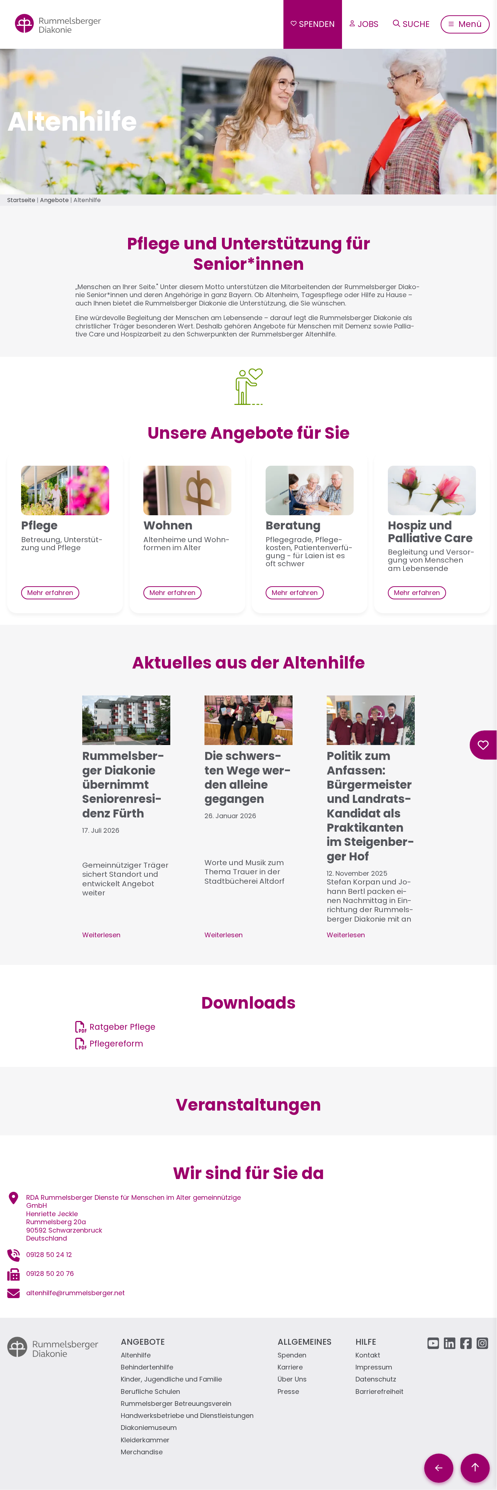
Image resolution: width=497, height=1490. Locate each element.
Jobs (368, 24)
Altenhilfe (136, 1355)
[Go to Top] (475, 1468)
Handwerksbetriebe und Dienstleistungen (187, 1416)
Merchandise (142, 1452)
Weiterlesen (101, 934)
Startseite (21, 200)
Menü (469, 24)
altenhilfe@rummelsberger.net (75, 1292)
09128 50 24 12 (49, 1254)
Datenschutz (375, 1379)
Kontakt (367, 1355)
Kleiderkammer (145, 1440)
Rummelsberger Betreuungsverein (176, 1404)
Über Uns (292, 1379)
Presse (288, 1392)
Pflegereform (116, 1043)
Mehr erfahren (50, 592)
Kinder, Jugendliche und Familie (171, 1379)
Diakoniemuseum (149, 1428)
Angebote (54, 200)
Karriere (290, 1367)
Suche (416, 24)
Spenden (317, 24)
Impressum (373, 1367)
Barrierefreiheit (379, 1392)
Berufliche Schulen (150, 1392)
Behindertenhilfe (147, 1367)
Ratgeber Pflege (122, 1027)
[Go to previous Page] (438, 1468)
